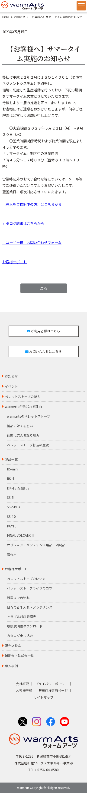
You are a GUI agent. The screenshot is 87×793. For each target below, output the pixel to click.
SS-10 (11, 516)
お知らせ (19, 17)
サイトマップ (43, 697)
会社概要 (22, 683)
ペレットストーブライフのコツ (29, 588)
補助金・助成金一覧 (19, 655)
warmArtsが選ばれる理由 (23, 406)
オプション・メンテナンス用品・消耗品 (36, 545)
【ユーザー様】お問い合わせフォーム (31, 242)
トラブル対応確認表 (21, 616)
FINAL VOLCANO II (20, 535)
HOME (6, 17)
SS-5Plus (13, 507)
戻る (43, 288)
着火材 (12, 554)
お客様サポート (14, 261)
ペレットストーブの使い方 (26, 578)
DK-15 (18, 488)
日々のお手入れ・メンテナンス (29, 607)
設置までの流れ (18, 597)
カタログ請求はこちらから (23, 223)
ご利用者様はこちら (45, 331)
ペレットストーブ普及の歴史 (28, 445)
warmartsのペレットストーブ (28, 416)
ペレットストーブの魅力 (22, 396)
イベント (11, 386)
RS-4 (10, 478)
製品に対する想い (20, 425)
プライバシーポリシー (51, 683)
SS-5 (10, 497)
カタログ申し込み (20, 635)
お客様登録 (24, 690)
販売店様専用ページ (53, 690)
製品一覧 (11, 459)
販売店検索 (13, 645)
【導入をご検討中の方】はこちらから (31, 204)
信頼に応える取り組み (23, 435)
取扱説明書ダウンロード (25, 626)
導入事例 (11, 665)
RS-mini (12, 469)
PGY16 (11, 526)
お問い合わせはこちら (45, 351)
